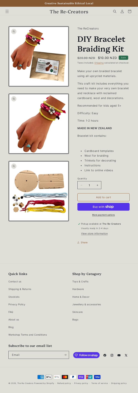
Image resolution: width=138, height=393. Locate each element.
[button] (7, 11)
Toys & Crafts (80, 281)
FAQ (10, 311)
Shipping (99, 62)
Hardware (78, 289)
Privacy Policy (16, 304)
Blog (11, 327)
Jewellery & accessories (86, 304)
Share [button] (84, 242)
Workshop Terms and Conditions (27, 334)
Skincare (77, 311)
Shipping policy (119, 383)
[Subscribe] (65, 355)
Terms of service (99, 383)
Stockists (13, 296)
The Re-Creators (25, 383)
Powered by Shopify (44, 383)
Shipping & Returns (19, 289)
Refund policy (64, 383)
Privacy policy (81, 383)
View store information (94, 233)
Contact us (14, 281)
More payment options (103, 215)
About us (13, 319)
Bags (75, 319)
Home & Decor (80, 296)
